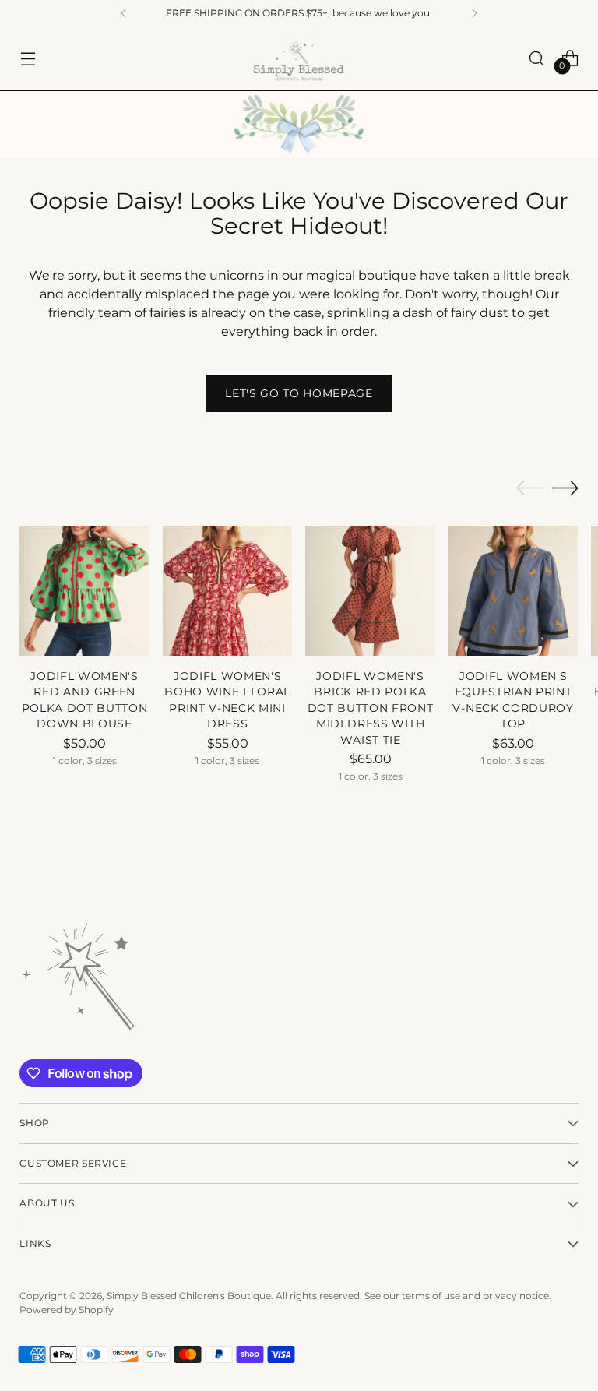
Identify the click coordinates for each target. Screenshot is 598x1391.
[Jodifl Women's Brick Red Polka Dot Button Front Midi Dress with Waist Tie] (370, 591)
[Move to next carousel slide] (565, 487)
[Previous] (124, 13)
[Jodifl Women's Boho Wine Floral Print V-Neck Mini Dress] (228, 591)
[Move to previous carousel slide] (529, 488)
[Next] (474, 13)
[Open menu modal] (28, 58)
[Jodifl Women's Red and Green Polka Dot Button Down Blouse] (84, 591)
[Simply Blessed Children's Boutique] (299, 58)
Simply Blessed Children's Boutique (189, 1295)
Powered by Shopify (66, 1309)
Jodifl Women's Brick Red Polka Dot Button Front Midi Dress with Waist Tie (371, 708)
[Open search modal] (537, 58)
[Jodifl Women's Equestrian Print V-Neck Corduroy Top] (513, 591)
